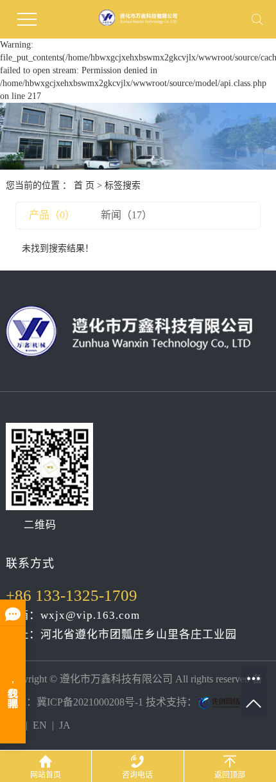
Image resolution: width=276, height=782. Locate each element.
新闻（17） (126, 214)
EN (40, 725)
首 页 (84, 185)
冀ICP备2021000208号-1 (90, 702)
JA (65, 725)
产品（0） (52, 214)
